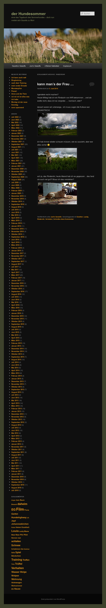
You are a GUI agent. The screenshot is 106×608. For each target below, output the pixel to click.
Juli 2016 (14, 297)
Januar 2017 (16, 280)
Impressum (67, 66)
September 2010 (17, 485)
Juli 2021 (14, 149)
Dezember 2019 (17, 196)
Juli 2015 (14, 329)
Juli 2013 (14, 395)
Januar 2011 (16, 474)
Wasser (15, 571)
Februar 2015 (16, 343)
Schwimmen (15, 549)
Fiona (26, 510)
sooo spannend (17, 107)
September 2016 (17, 291)
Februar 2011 (16, 471)
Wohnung (16, 579)
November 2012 (17, 416)
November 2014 (17, 351)
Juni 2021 (15, 152)
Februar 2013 (16, 408)
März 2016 (15, 307)
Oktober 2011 (16, 449)
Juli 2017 (14, 266)
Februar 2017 (16, 277)
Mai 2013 (14, 400)
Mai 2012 (14, 433)
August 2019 (16, 207)
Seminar (26, 549)
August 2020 (16, 179)
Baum (22, 500)
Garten (14, 513)
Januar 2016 (16, 313)
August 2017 (16, 264)
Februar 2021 (16, 163)
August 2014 (16, 359)
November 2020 (17, 171)
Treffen (26, 559)
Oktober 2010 (16, 482)
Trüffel (18, 563)
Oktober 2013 (16, 386)
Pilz (21, 534)
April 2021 (15, 157)
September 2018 (17, 237)
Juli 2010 (14, 490)
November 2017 (17, 256)
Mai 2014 (14, 367)
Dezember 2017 (17, 253)
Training (16, 559)
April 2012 (15, 435)
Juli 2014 (14, 362)
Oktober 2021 (16, 141)
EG (13, 509)
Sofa (13, 552)
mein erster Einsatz (19, 85)
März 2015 (15, 340)
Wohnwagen (16, 582)
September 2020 (17, 177)
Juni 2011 (15, 460)
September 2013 (17, 389)
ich (28, 518)
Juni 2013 (15, 397)
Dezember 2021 (17, 136)
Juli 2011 (14, 457)
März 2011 (15, 468)
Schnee (15, 545)
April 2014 (15, 370)
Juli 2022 (14, 117)
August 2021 (16, 147)
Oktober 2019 (16, 201)
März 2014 (15, 373)
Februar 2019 (16, 223)
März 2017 (15, 275)
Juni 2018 (15, 239)
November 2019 (17, 198)
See (22, 549)
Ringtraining (16, 80)
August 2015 (16, 326)
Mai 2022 (14, 122)
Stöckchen (16, 555)
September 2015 (17, 324)
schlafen (16, 541)
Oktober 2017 (16, 258)
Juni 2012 (15, 430)
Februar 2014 (16, 376)
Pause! (14, 91)
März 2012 (15, 438)
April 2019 (15, 217)
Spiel (18, 552)
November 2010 (17, 479)
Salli (19, 538)
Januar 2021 (16, 166)
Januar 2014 (16, 378)
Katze (13, 527)
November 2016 (17, 286)
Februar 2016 (16, 310)
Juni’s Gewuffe (35, 66)
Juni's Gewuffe (56, 217)
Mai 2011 (14, 463)
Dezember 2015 (17, 316)
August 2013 (16, 392)
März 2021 (15, 160)
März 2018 (15, 245)
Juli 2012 (14, 427)
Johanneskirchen (20, 523)
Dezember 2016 (17, 283)
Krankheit (25, 527)
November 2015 (17, 318)
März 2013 (15, 406)
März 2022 (15, 128)
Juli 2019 (14, 209)
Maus (13, 535)
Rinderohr (41, 219)
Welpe (23, 571)
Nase (18, 535)
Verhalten (48, 219)
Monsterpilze (16, 88)
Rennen (14, 538)
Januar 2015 (16, 346)
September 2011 (17, 452)
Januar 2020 (16, 193)
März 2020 (15, 188)
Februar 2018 (16, 248)
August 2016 (16, 294)
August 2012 (16, 425)
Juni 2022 (15, 119)
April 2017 (15, 272)
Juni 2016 (15, 299)
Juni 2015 (15, 332)
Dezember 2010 (17, 476)
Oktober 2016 (16, 288)
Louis (15, 531)
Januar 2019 (16, 226)
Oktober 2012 (16, 419)
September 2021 (17, 144)
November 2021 (17, 139)
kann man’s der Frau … (55, 84)
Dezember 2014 (17, 348)
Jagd (13, 520)
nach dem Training (18, 83)
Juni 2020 (15, 185)
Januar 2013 (16, 411)
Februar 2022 (16, 130)
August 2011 (16, 455)
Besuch (14, 504)
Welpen (15, 575)
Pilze (26, 534)
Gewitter (80, 217)
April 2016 (15, 305)
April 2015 (15, 337)
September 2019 (17, 204)
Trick (13, 564)
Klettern (18, 527)
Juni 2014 (15, 365)
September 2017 (17, 261)
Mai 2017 (14, 269)
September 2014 (17, 357)
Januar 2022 (16, 133)
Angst (13, 500)
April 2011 (15, 466)
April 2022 (15, 125)
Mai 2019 (14, 215)
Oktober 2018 (16, 234)
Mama (26, 531)
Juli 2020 (14, 182)
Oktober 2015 (16, 321)
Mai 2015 (14, 335)
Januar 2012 (16, 444)
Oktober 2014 (16, 354)
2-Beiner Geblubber (52, 66)
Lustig (86, 217)
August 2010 (16, 487)
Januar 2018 (16, 250)
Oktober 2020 (16, 174)
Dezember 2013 (17, 381)
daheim (22, 504)
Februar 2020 (16, 190)
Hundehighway (18, 517)
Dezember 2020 (17, 168)
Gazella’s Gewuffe (19, 66)
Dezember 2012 (17, 414)
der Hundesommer (28, 13)
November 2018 (17, 231)
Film (20, 509)
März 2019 (15, 220)
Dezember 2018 (17, 228)
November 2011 (17, 446)
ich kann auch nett (18, 77)
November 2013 (17, 384)
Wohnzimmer (16, 585)
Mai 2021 (14, 155)
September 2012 (17, 422)
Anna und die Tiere (19, 93)
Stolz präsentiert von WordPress (53, 599)
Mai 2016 (14, 302)
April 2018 (15, 242)
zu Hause (15, 588)
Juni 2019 (15, 212)
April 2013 (15, 403)
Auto (17, 500)
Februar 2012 (16, 441)
